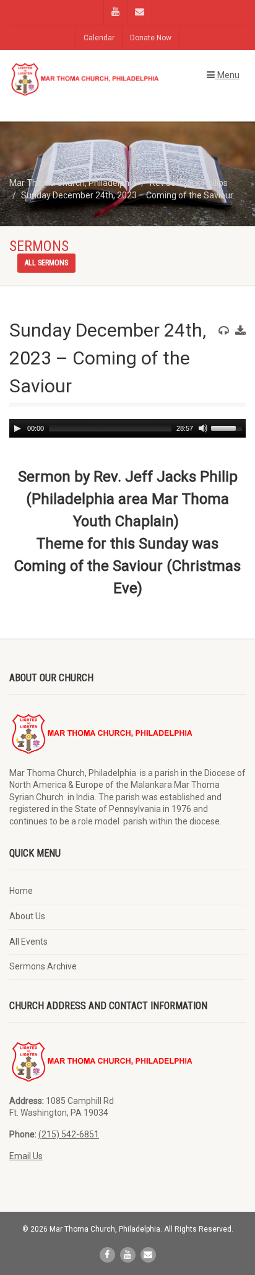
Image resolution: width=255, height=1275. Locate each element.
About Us (27, 916)
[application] (127, 428)
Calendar (99, 37)
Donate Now (150, 37)
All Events (28, 941)
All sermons (46, 262)
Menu (227, 75)
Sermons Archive (43, 966)
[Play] (17, 428)
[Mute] (203, 428)
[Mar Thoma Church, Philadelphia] (85, 79)
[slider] (228, 427)
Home (21, 891)
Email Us (26, 1156)
